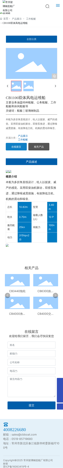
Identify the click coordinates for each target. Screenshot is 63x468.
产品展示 (17, 19)
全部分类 (31, 39)
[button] (7, 295)
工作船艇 (31, 19)
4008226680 (14, 429)
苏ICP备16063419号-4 (16, 466)
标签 (5, 463)
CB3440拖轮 (17, 291)
